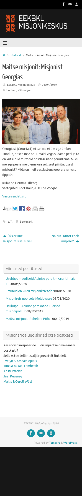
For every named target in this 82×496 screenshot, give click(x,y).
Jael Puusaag (12, 376)
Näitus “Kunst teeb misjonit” (65, 238)
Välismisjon (24, 90)
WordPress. (70, 443)
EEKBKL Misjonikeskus (21, 85)
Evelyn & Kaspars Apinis (20, 361)
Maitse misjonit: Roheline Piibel (28, 319)
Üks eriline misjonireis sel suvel (17, 238)
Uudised (16, 55)
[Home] (4, 55)
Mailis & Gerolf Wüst (17, 382)
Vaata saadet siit (14, 196)
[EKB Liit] (76, 4)
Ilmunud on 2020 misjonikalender (30, 291)
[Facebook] (64, 4)
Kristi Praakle (13, 371)
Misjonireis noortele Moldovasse (29, 299)
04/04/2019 (49, 85)
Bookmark (26, 222)
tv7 (10, 222)
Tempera (54, 443)
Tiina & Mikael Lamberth (20, 366)
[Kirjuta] (70, 4)
